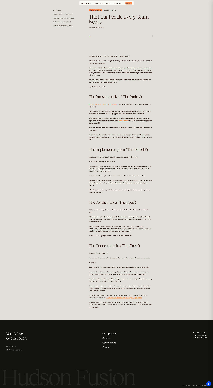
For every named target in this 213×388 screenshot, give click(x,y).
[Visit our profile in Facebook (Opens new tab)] (10, 346)
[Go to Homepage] (86, 3)
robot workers (123, 121)
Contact (128, 3)
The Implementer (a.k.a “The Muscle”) (64, 18)
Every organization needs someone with (104, 104)
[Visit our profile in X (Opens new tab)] (12, 346)
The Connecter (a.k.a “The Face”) (62, 26)
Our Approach (99, 3)
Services (108, 3)
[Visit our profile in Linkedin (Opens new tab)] (7, 346)
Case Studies (117, 3)
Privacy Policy (186, 385)
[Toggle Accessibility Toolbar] (208, 383)
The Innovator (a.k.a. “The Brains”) (63, 14)
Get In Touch (16, 338)
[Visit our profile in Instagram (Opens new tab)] (15, 346)
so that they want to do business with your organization (124, 298)
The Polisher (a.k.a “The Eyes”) (62, 22)
